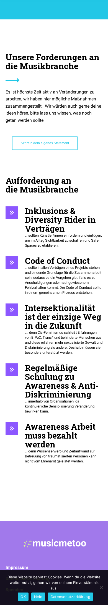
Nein (38, 596)
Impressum (17, 567)
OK (23, 596)
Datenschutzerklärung (70, 596)
